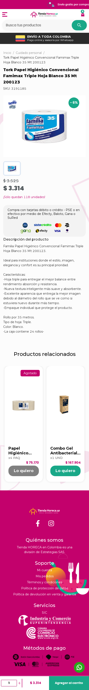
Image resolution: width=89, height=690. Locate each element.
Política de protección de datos (44, 588)
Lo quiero (23, 470)
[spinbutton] (9, 683)
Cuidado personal (29, 53)
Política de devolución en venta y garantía (44, 594)
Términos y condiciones (44, 582)
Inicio (7, 53)
